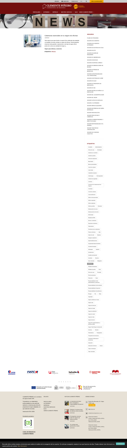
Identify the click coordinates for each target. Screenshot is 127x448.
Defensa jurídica (91, 206)
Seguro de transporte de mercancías (94, 84)
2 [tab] (61, 381)
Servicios (90, 329)
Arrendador (99, 149)
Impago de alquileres (92, 237)
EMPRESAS (55, 12)
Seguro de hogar (91, 308)
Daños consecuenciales (93, 197)
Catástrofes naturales (92, 173)
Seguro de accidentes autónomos (93, 44)
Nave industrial (91, 260)
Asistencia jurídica (92, 155)
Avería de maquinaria (92, 158)
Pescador (99, 272)
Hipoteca (99, 235)
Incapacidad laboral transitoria (94, 243)
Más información (22, 446)
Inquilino (97, 249)
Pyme (97, 278)
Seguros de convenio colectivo (93, 133)
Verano (101, 345)
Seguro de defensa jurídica (94, 62)
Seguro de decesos (92, 60)
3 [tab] (63, 381)
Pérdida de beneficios (92, 266)
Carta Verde (90, 170)
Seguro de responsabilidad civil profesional (94, 74)
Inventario (90, 258)
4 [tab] (65, 381)
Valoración (90, 342)
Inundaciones (91, 252)
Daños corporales (91, 200)
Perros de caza (91, 272)
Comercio (90, 181)
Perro (100, 269)
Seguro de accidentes (93, 40)
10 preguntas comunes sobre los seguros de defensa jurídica (75, 418)
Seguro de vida (91, 87)
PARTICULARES (37, 12)
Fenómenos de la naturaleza (94, 229)
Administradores (98, 147)
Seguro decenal (91, 319)
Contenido (90, 188)
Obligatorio (99, 260)
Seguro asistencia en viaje (93, 299)
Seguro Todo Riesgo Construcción (95, 327)
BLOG (76, 12)
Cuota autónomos (91, 194)
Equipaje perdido (91, 217)
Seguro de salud (91, 80)
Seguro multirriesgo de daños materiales (95, 109)
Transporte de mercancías (93, 335)
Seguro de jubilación (92, 311)
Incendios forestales (92, 246)
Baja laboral (90, 161)
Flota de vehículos (92, 232)
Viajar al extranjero (92, 348)
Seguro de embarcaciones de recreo (95, 66)
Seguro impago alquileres (94, 105)
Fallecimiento (91, 226)
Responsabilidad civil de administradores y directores (94, 281)
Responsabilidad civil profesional (95, 291)
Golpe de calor (91, 235)
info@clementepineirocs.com (95, 413)
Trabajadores (99, 332)
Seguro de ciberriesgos (93, 57)
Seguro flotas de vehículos (95, 100)
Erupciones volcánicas (92, 223)
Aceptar (120, 444)
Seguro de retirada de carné (95, 78)
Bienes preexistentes (92, 164)
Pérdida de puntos (92, 269)
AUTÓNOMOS (46, 12)
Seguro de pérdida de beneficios (93, 70)
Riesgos (90, 293)
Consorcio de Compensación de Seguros (94, 185)
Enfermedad (90, 214)
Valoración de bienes (92, 345)
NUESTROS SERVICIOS (66, 12)
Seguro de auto (91, 50)
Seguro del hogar (92, 97)
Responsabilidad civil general (94, 288)
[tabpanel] (26, 372)
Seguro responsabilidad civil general (95, 124)
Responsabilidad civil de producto (95, 285)
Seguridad (90, 296)
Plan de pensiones (92, 275)
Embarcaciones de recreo (93, 211)
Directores (100, 206)
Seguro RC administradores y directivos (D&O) (95, 120)
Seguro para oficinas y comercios (93, 116)
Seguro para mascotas (93, 112)
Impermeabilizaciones (92, 240)
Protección (90, 278)
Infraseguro (90, 249)
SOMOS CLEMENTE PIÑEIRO (86, 12)
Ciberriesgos (90, 175)
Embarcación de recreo (93, 209)
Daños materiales (91, 203)
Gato (99, 232)
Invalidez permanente (92, 255)
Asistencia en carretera (92, 152)
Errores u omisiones (92, 220)
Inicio (24, 18)
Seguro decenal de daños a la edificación (95, 91)
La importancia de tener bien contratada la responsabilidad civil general (76, 403)
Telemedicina (91, 332)
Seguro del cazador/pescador (95, 94)
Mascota (97, 258)
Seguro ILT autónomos (93, 103)
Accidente (90, 147)
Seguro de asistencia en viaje (95, 47)
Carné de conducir (92, 167)
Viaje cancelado (91, 351)
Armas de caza (91, 149)
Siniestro (96, 329)
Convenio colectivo (92, 191)
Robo (100, 293)
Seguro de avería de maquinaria (92, 54)
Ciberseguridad (99, 175)
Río (95, 293)
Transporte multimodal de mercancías (93, 339)
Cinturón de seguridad (92, 178)
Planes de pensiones (92, 38)
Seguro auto (90, 302)
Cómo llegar (92, 405)
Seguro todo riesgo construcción (92, 128)
